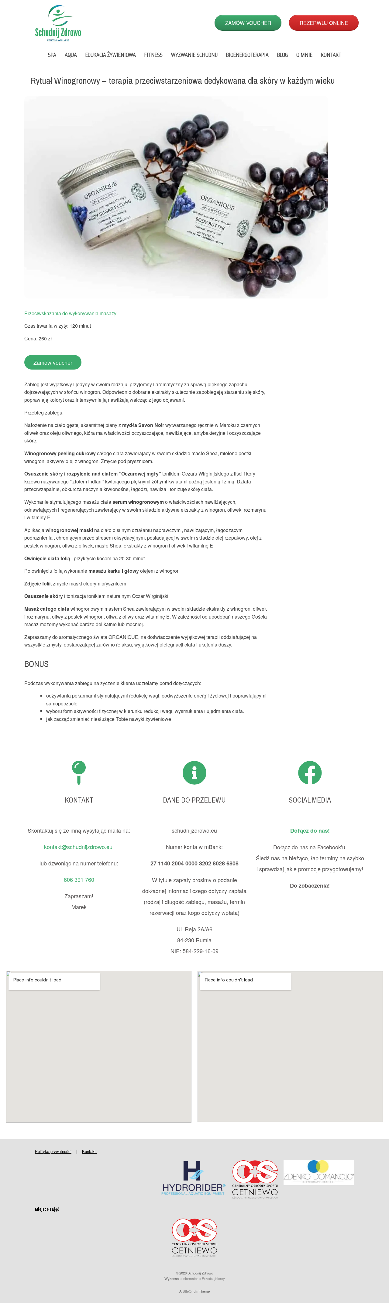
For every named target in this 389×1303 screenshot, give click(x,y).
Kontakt (89, 1151)
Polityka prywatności (53, 1151)
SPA (52, 55)
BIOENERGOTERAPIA (247, 55)
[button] (52, 362)
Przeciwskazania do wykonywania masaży (70, 313)
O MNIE (304, 55)
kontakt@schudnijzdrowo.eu (79, 847)
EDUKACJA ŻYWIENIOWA (110, 55)
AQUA (71, 55)
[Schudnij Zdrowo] (58, 23)
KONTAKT (331, 55)
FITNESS (153, 55)
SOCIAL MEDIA (310, 800)
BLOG (282, 55)
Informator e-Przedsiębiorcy (203, 1278)
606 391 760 (79, 879)
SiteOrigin (190, 1291)
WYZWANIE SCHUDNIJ (194, 55)
